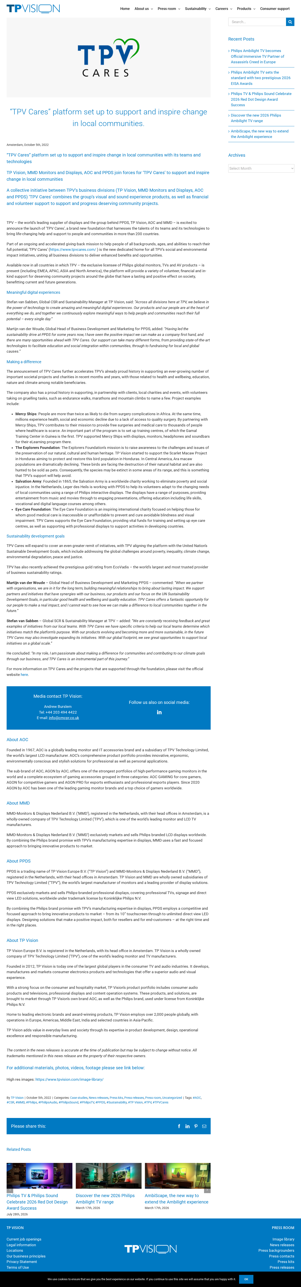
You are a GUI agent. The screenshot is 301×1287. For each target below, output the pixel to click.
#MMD (20, 1102)
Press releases (134, 1097)
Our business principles (26, 1256)
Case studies (78, 1097)
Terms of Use (18, 1267)
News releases (98, 1097)
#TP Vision (135, 1102)
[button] (10, 1190)
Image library (283, 1239)
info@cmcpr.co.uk (64, 718)
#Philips (31, 1102)
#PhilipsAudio (47, 1102)
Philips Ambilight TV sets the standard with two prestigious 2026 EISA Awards (261, 78)
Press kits (116, 1097)
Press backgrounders (276, 1250)
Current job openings (24, 1239)
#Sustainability (116, 1102)
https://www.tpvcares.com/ (73, 249)
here (24, 674)
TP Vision (17, 1097)
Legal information (21, 1245)
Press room (153, 1097)
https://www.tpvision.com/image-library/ (69, 1079)
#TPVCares (160, 1102)
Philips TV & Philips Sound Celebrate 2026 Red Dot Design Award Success (37, 1202)
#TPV (147, 1102)
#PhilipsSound (68, 1102)
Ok (246, 1279)
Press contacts (281, 1256)
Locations (15, 1250)
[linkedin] (159, 712)
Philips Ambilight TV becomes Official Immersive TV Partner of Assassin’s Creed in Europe (257, 56)
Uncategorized (172, 1097)
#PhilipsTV (87, 1102)
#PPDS (100, 1102)
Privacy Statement (22, 1261)
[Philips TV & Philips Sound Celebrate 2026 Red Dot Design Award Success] (39, 1165)
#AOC (197, 1097)
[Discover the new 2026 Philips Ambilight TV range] (109, 1165)
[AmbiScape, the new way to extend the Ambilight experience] (178, 1165)
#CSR (10, 1102)
